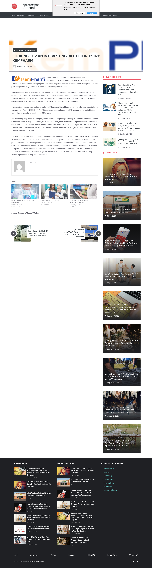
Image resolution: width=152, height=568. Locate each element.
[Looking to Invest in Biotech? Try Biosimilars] (25, 191)
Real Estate (108, 486)
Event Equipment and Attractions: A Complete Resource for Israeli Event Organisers (121, 376)
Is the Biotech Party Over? (50, 200)
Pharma (32, 50)
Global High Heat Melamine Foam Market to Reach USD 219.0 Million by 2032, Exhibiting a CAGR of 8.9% (128, 109)
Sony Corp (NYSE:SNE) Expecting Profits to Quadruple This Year (38, 233)
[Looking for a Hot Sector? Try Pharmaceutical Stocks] (83, 191)
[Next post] (98, 233)
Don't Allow (79, 13)
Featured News (17, 15)
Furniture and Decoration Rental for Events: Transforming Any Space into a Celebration (121, 443)
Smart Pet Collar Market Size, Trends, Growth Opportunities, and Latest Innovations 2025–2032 (129, 126)
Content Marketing (109, 15)
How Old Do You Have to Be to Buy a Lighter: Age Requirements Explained (121, 176)
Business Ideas (109, 483)
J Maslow (22, 66)
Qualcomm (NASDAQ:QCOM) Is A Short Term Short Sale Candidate (74, 233)
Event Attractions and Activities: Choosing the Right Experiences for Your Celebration (82, 529)
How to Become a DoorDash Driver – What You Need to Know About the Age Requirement (121, 243)
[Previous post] (13, 233)
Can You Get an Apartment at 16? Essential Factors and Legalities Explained (121, 276)
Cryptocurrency (109, 479)
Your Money (45, 15)
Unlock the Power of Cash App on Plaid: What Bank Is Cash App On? (38, 539)
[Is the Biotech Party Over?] (54, 191)
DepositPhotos (33, 213)
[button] (140, 15)
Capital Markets (21, 50)
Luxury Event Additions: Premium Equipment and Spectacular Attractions (121, 343)
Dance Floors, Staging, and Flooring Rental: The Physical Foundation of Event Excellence (120, 409)
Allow (92, 13)
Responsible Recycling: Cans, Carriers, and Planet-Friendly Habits (128, 141)
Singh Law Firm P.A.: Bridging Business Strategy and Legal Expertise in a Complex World (128, 89)
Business (31, 15)
